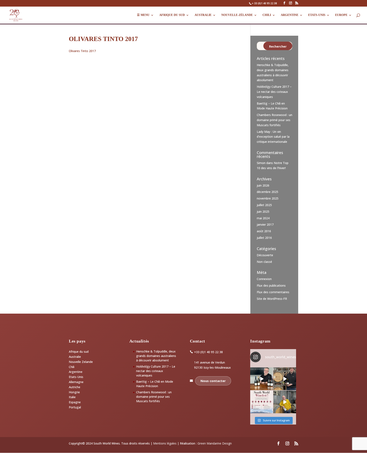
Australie (203, 15)
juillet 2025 (264, 205)
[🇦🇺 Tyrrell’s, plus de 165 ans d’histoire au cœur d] (284, 402)
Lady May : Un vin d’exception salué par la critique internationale (273, 137)
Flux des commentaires (273, 292)
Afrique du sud (79, 352)
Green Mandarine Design (215, 443)
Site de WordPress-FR (272, 299)
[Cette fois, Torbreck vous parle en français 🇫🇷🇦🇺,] (284, 378)
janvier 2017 (265, 224)
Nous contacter (213, 381)
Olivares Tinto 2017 (82, 51)
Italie (72, 397)
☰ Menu (143, 15)
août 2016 (264, 231)
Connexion (264, 279)
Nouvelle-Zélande (237, 15)
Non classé (264, 262)
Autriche (74, 387)
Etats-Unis (76, 377)
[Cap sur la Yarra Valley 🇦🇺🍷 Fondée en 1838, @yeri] (261, 378)
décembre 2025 (267, 192)
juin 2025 (263, 212)
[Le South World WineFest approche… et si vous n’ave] (261, 402)
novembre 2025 (267, 198)
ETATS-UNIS (316, 15)
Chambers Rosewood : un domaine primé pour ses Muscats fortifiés (274, 120)
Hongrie (74, 392)
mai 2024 (263, 218)
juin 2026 (263, 185)
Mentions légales (164, 443)
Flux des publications (271, 285)
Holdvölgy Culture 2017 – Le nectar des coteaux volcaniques (274, 92)
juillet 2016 (264, 238)
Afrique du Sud (172, 15)
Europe (341, 15)
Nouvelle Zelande (81, 362)
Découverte (265, 255)
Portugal (75, 407)
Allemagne (76, 382)
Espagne (75, 402)
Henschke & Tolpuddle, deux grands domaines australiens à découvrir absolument (156, 355)
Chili (267, 15)
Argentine (289, 15)
